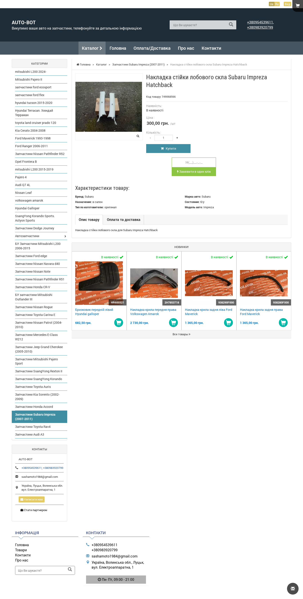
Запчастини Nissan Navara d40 (37, 264)
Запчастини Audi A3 (29, 434)
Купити (170, 148)
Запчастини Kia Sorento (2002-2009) (37, 396)
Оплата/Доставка (152, 48)
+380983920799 (260, 27)
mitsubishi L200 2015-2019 (34, 169)
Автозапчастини (27, 236)
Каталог (91, 48)
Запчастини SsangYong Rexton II (38, 371)
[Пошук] (231, 25)
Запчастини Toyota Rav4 (33, 426)
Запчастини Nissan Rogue (34, 307)
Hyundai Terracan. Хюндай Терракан (34, 112)
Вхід (287, 4)
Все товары (181, 334)
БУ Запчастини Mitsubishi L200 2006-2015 (38, 246)
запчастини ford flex (29, 95)
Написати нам (33, 499)
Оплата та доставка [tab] (123, 219)
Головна (118, 48)
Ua (271, 4)
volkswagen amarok (29, 200)
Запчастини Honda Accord (34, 407)
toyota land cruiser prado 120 (35, 123)
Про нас (186, 48)
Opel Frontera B (26, 161)
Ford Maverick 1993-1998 (33, 138)
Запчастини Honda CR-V (32, 287)
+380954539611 (260, 22)
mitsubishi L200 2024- (30, 71)
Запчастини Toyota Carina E (35, 315)
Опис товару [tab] (89, 219)
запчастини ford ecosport (33, 87)
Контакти (211, 48)
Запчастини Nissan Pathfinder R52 (40, 154)
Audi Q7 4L (22, 185)
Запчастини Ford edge (31, 256)
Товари (21, 549)
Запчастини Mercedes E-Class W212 (36, 337)
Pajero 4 (21, 177)
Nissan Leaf (23, 192)
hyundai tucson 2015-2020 (33, 103)
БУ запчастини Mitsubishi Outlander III (33, 297)
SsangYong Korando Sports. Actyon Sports (35, 218)
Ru (277, 4)
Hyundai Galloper (27, 208)
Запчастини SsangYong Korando (38, 379)
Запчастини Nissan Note (32, 271)
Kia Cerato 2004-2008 (30, 130)
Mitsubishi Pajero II (28, 79)
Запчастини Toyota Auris (33, 387)
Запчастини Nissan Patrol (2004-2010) (38, 324)
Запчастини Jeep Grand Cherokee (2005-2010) (39, 349)
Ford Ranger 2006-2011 (31, 146)
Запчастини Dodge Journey (34, 228)
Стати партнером (35, 510)
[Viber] (116, 591)
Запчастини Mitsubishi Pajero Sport (36, 361)
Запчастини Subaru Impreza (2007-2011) (35, 416)
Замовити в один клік (195, 171)
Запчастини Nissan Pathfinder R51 (40, 279)
